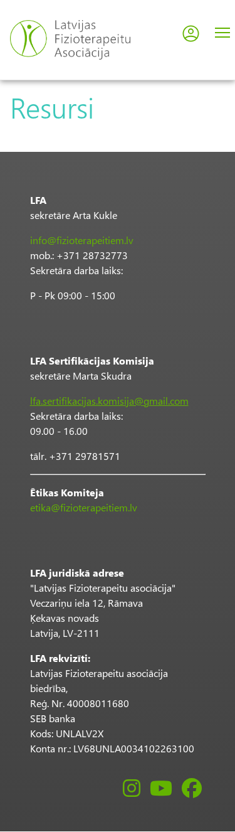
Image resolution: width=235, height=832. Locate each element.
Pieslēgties (191, 33)
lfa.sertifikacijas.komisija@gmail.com (109, 400)
